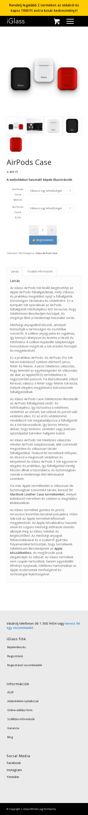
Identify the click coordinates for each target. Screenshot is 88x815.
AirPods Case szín (18, 212)
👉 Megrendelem (42, 240)
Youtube (13, 777)
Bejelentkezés (16, 647)
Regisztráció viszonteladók (24, 665)
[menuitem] (68, 21)
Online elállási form (19, 710)
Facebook (14, 763)
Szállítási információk (21, 719)
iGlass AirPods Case (46, 253)
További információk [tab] (40, 271)
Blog (10, 737)
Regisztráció (15, 656)
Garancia (13, 728)
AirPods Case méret (18, 195)
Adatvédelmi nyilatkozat (22, 701)
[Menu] (68, 21)
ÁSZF (10, 692)
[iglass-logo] (16, 21)
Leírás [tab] (15, 271)
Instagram (14, 770)
